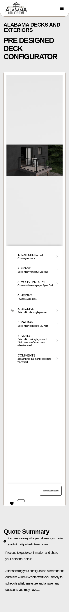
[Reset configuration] (21, 500)
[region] (34, 289)
